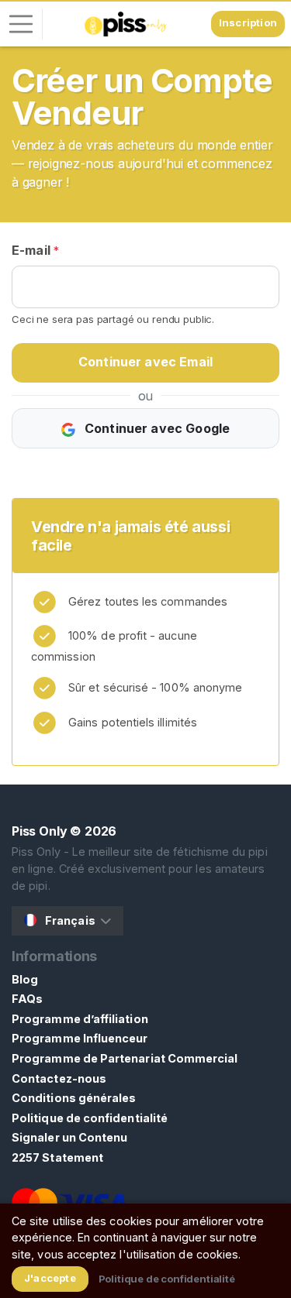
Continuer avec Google (155, 428)
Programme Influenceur (80, 1038)
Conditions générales (74, 1097)
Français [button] (70, 920)
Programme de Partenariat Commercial (125, 1058)
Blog (25, 979)
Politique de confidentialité (90, 1118)
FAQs (27, 998)
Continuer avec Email (145, 361)
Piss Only (39, 831)
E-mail (35, 250)
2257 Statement (57, 1157)
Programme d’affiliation (80, 1018)
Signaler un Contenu (69, 1137)
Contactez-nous (59, 1078)
